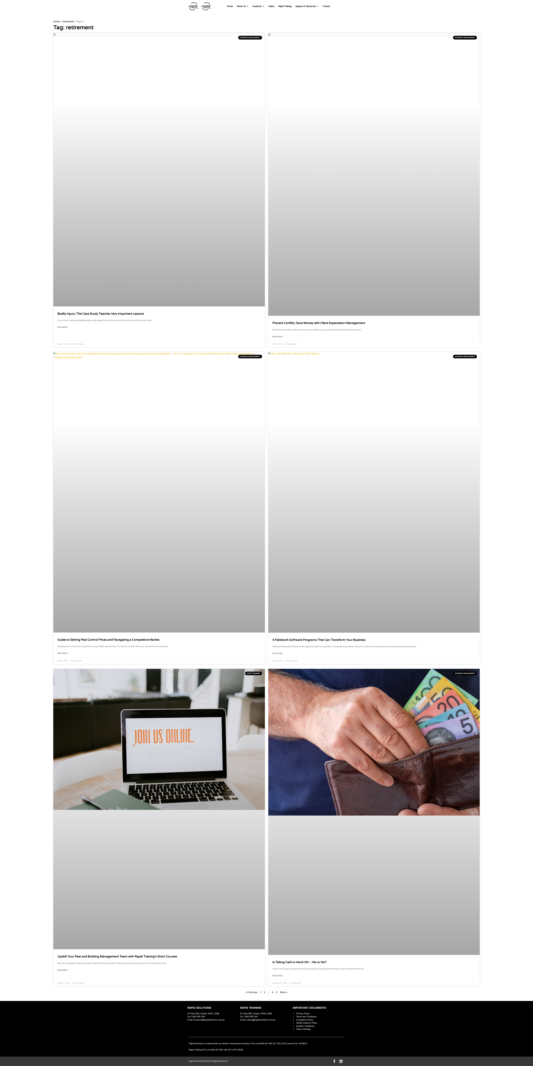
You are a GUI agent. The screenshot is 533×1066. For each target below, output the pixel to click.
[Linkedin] (341, 1061)
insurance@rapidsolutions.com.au (209, 1020)
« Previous (252, 992)
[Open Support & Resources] (318, 6)
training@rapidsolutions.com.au (260, 1020)
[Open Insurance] (263, 6)
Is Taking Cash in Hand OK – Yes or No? (299, 962)
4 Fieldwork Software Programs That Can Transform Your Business (318, 640)
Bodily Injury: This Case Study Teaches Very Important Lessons (100, 313)
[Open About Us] (248, 6)
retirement (68, 21)
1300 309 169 (198, 1016)
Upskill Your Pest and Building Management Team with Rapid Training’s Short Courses (117, 956)
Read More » (62, 327)
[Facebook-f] (334, 1061)
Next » (283, 992)
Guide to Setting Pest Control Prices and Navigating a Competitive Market (108, 640)
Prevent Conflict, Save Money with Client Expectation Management (318, 323)
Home (56, 21)
